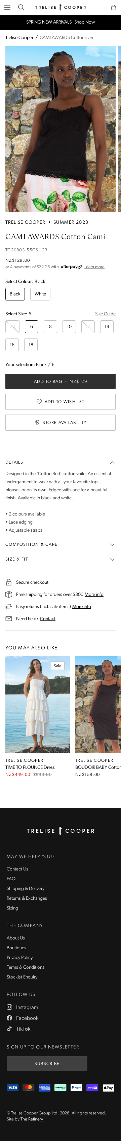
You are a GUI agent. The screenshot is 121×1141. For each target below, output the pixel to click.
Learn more (94, 267)
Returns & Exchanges (27, 898)
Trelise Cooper (19, 38)
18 (31, 345)
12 (88, 326)
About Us (16, 938)
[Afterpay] (60, 1088)
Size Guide (105, 314)
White (40, 294)
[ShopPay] (92, 1088)
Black (15, 294)
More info (94, 594)
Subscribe (47, 1064)
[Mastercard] (28, 1088)
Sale (58, 666)
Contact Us (17, 869)
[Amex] (44, 1088)
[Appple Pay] (108, 1088)
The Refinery (32, 1119)
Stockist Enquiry (22, 977)
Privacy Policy (20, 957)
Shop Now (84, 22)
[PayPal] (76, 1088)
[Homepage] (60, 831)
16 (12, 345)
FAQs (12, 879)
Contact (47, 618)
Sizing (12, 908)
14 (107, 326)
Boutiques (16, 948)
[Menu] (7, 7)
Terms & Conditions (25, 967)
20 (12, 326)
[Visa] (12, 1088)
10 (69, 326)
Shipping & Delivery (25, 888)
